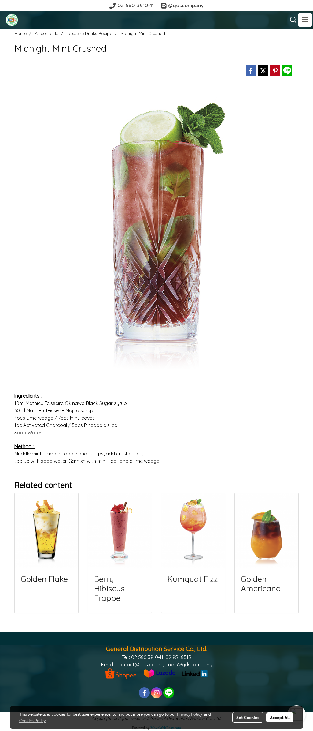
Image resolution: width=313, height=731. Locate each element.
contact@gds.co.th (138, 665)
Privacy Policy (189, 714)
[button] (291, 20)
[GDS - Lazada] (159, 673)
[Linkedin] (195, 673)
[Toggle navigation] (305, 20)
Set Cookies (247, 717)
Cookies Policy (32, 720)
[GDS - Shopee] (120, 673)
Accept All (280, 717)
